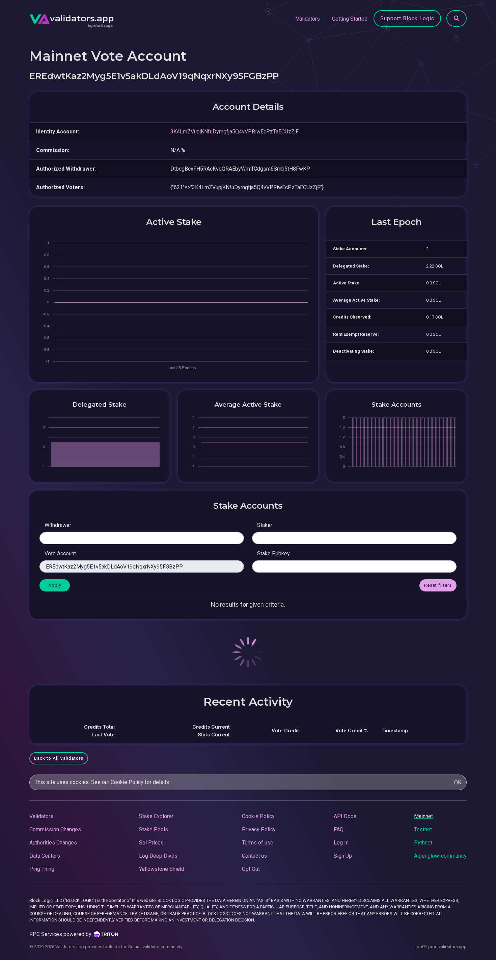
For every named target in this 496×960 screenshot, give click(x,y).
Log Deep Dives (158, 856)
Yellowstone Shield (161, 869)
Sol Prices (151, 842)
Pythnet (423, 842)
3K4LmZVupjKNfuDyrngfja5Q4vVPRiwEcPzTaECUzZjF (234, 131)
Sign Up (343, 856)
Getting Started (349, 19)
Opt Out (251, 869)
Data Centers (44, 856)
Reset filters (438, 585)
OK (457, 782)
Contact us (254, 856)
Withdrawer (58, 525)
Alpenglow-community (440, 856)
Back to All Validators (58, 758)
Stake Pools (153, 829)
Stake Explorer (156, 816)
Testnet (423, 829)
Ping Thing (41, 869)
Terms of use (257, 842)
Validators (308, 19)
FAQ (338, 829)
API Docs (345, 816)
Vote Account (60, 553)
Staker (264, 525)
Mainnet (423, 816)
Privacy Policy (259, 829)
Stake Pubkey (273, 553)
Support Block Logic (407, 18)
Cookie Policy (127, 782)
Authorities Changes (53, 842)
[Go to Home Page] (71, 18)
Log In (341, 842)
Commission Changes (55, 829)
